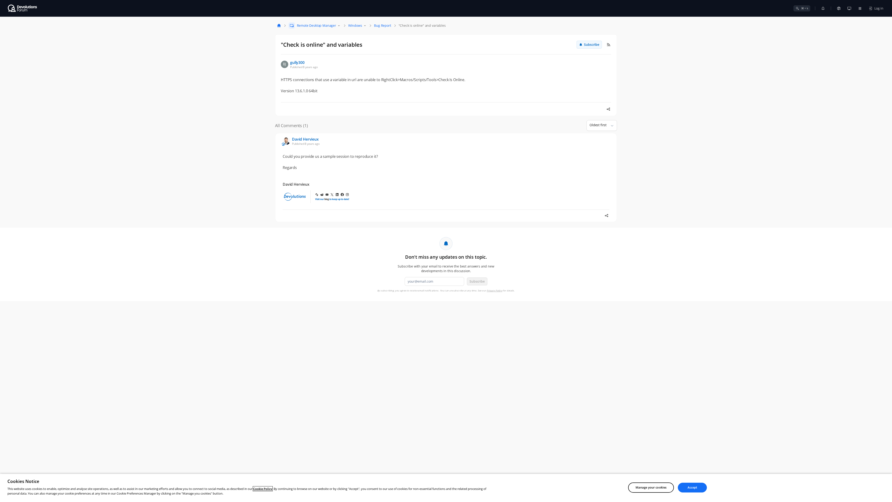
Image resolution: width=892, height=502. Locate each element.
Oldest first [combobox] (598, 125)
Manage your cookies (651, 487)
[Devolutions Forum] (22, 8)
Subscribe (591, 44)
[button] (610, 125)
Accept (692, 487)
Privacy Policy (494, 290)
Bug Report (382, 25)
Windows (355, 25)
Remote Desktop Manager (316, 25)
